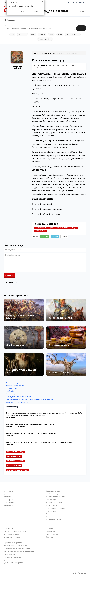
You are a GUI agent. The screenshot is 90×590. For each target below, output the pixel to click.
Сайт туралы (8, 491)
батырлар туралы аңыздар (66, 228)
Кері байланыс (9, 502)
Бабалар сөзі (40, 230)
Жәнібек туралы (15, 345)
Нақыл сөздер (51, 500)
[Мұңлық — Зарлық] (66, 364)
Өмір (33, 34)
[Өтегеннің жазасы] (66, 337)
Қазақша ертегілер (53, 517)
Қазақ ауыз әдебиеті (16, 67)
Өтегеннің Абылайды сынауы (47, 214)
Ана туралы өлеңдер (11, 534)
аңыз (51, 228)
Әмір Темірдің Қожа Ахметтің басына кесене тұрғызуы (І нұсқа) (29, 399)
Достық (42, 34)
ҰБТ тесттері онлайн (53, 520)
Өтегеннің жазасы (59, 345)
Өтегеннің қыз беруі (42, 204)
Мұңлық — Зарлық (59, 372)
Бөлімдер (10, 20)
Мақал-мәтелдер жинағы (55, 497)
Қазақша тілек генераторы (14, 563)
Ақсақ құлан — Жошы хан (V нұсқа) (18, 397)
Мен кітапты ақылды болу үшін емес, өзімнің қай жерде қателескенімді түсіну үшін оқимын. (40, 442)
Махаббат (22, 34)
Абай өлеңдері (9, 528)
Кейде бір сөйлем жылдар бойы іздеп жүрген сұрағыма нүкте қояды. (31, 433)
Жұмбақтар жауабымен (55, 494)
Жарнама (7, 497)
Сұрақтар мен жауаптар (13, 543)
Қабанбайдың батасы (61, 317)
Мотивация (50, 514)
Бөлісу (35, 237)
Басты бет (37, 53)
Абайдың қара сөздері (12, 537)
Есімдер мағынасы (53, 511)
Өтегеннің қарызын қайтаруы (47, 209)
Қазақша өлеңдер (53, 491)
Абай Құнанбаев (72, 34)
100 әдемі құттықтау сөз (13, 557)
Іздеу (81, 28)
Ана (12, 34)
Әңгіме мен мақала (51, 53)
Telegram (55, 237)
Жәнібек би (10, 391)
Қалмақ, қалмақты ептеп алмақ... (20, 316)
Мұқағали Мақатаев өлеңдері (15, 531)
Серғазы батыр (11, 388)
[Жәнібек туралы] (24, 337)
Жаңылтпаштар (52, 505)
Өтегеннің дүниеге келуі (15, 394)
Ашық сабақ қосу (52, 534)
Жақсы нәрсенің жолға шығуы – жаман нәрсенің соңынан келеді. (30, 424)
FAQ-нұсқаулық (9, 505)
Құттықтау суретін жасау (13, 560)
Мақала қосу (51, 528)
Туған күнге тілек (45, 39)
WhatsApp (44, 237)
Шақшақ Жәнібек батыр (15, 386)
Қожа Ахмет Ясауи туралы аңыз (17, 402)
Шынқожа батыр (12, 383)
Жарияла (9, 275)
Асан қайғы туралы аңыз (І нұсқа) (21, 371)
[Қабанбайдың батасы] (66, 310)
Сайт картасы (9, 500)
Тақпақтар (8, 540)
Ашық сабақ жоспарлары (55, 508)
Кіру (72, 2)
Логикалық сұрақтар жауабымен (16, 546)
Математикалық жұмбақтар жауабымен (19, 551)
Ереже (6, 494)
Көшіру (64, 237)
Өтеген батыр (41, 228)
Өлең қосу (50, 537)
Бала (60, 34)
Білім (51, 34)
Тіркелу (81, 2)
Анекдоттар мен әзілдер (55, 502)
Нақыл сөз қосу (51, 531)
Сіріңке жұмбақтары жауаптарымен (17, 548)
